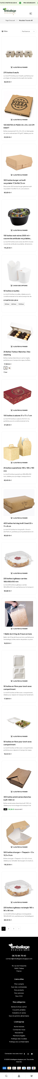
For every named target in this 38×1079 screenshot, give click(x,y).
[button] (19, 67)
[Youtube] (32, 1054)
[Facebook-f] (24, 1054)
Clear (5, 372)
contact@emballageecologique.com (19, 959)
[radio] (7, 304)
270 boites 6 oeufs (11, 72)
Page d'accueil (10, 20)
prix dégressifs (23, 3)
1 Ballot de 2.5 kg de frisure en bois (18, 634)
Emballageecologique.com (17, 1059)
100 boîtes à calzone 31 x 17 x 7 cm (18, 415)
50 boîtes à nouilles (11, 291)
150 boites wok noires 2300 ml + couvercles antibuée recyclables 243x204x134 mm (17, 238)
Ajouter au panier (20, 346)
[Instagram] (28, 1054)
